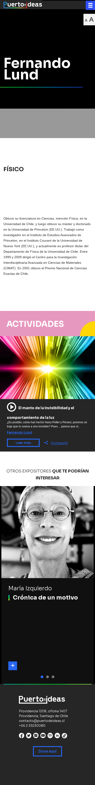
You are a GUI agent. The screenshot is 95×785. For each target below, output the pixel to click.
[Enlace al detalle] (12, 665)
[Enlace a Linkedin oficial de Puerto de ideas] (57, 736)
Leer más (23, 443)
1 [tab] (43, 677)
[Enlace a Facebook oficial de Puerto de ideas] (21, 736)
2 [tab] (48, 677)
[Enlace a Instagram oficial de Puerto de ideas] (36, 736)
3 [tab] (54, 677)
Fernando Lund (19, 432)
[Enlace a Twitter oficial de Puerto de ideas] (28, 736)
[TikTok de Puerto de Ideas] (64, 735)
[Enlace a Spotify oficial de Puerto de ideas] (50, 736)
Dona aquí (47, 751)
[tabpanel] (47, 585)
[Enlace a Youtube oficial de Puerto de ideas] (43, 736)
